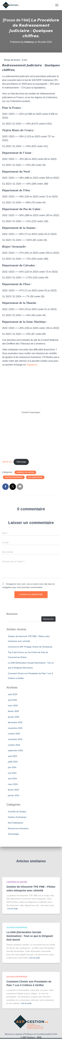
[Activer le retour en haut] (56, 1033)
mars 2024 (13, 784)
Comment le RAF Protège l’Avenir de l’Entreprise (30, 647)
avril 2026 (12, 700)
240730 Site (7, 462)
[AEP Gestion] (12, 5)
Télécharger (21, 462)
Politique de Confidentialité (37, 1034)
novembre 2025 (15, 728)
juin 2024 (12, 767)
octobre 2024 (14, 745)
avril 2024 (12, 778)
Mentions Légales (13, 1034)
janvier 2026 (13, 717)
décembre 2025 (15, 722)
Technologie (13, 834)
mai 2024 (12, 773)
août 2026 (12, 694)
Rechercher (12, 614)
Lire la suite (12, 908)
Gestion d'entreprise (14, 477)
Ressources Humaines (18, 828)
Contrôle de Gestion (25, 472)
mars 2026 (13, 705)
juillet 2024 (13, 761)
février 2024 (13, 790)
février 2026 (13, 711)
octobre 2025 (14, 733)
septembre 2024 (15, 750)
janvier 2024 (13, 795)
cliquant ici (31, 364)
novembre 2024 (15, 739)
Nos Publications (35, 477)
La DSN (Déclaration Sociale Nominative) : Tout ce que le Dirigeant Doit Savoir (29, 936)
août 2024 (12, 756)
